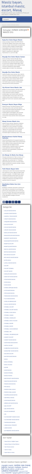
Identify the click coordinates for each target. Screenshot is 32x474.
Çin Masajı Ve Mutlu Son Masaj (12, 155)
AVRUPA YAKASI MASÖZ (10, 230)
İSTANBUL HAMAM (8, 315)
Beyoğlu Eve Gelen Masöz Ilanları (13, 57)
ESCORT (6, 265)
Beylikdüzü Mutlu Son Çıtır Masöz (11, 184)
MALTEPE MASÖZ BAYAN (10, 356)
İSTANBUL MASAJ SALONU (10, 320)
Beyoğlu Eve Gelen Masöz (11, 72)
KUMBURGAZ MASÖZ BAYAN (11, 348)
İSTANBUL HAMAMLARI (10, 318)
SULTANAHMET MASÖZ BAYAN (11, 419)
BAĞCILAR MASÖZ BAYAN (10, 232)
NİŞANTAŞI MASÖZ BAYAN (10, 381)
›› (19, 202)
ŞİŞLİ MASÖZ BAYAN (9, 408)
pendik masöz (19, 469)
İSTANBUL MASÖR (8, 323)
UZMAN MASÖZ (8, 428)
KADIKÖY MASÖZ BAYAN (10, 340)
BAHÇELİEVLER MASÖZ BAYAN (12, 235)
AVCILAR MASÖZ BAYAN (10, 227)
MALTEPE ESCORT (8, 353)
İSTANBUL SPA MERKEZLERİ (11, 334)
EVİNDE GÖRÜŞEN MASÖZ (10, 287)
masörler (8, 473)
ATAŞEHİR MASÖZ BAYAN (10, 221)
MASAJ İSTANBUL (8, 362)
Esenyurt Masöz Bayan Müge (12, 104)
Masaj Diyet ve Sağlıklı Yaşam (11, 441)
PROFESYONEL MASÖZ (10, 392)
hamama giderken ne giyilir (21, 473)
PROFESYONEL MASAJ (10, 389)
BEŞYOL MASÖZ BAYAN (10, 249)
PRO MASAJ (7, 386)
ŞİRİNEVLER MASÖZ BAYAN (11, 403)
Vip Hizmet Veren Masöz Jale (12, 87)
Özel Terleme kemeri (9, 447)
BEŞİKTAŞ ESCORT (9, 243)
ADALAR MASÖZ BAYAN (10, 210)
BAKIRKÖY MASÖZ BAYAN (10, 238)
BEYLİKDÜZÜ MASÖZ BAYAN (11, 257)
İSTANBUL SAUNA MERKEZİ (11, 329)
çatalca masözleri (10, 471)
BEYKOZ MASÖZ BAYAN (10, 252)
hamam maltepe (14, 467)
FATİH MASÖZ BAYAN (9, 293)
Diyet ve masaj (8, 449)
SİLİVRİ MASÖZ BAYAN (9, 400)
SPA (5, 414)
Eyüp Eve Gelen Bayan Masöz (12, 40)
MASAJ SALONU (8, 364)
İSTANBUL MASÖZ (8, 326)
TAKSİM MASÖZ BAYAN (9, 422)
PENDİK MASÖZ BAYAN (10, 384)
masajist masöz (7, 465)
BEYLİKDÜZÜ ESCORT (9, 254)
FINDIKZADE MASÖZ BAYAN (11, 296)
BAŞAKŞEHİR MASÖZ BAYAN (11, 241)
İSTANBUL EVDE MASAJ (10, 312)
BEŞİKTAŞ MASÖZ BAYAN (10, 246)
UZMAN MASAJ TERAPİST (10, 425)
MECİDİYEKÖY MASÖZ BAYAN (11, 378)
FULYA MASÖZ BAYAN (9, 298)
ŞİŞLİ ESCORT (7, 406)
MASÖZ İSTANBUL (8, 373)
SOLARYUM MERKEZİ (9, 411)
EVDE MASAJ (7, 282)
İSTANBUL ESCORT (9, 307)
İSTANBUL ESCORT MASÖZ (11, 309)
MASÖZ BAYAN (7, 370)
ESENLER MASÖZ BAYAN (10, 274)
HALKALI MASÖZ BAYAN (10, 304)
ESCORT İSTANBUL (9, 268)
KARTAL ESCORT (8, 345)
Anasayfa (4, 24)
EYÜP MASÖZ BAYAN (9, 290)
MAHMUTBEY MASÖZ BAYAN (11, 351)
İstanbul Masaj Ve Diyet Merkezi (12, 444)
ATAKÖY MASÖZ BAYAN (10, 219)
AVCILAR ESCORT (8, 224)
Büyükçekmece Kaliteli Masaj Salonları (12, 137)
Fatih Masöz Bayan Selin (10, 169)
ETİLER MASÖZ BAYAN (9, 279)
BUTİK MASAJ (7, 260)
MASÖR (6, 367)
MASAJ (6, 359)
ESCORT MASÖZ (8, 271)
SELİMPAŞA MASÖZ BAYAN (10, 395)
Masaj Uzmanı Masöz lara (11, 121)
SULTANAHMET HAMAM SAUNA (12, 417)
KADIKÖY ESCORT (8, 337)
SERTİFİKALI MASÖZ (9, 397)
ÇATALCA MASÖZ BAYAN (10, 263)
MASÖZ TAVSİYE (8, 375)
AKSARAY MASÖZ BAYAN (10, 213)
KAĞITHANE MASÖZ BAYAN (11, 342)
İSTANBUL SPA (7, 331)
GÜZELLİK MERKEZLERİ (10, 301)
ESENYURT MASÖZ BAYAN (10, 276)
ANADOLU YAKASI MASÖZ (10, 216)
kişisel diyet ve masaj (9, 452)
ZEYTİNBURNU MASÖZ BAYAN (11, 430)
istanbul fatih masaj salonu (14, 468)
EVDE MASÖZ (7, 285)
